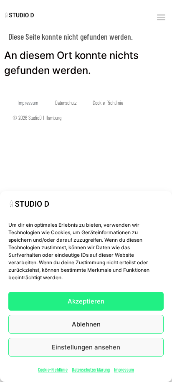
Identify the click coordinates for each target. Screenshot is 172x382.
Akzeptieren (86, 301)
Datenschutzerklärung (91, 369)
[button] (161, 17)
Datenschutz (66, 102)
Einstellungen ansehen (86, 347)
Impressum (124, 369)
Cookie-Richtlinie (53, 369)
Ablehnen (86, 324)
